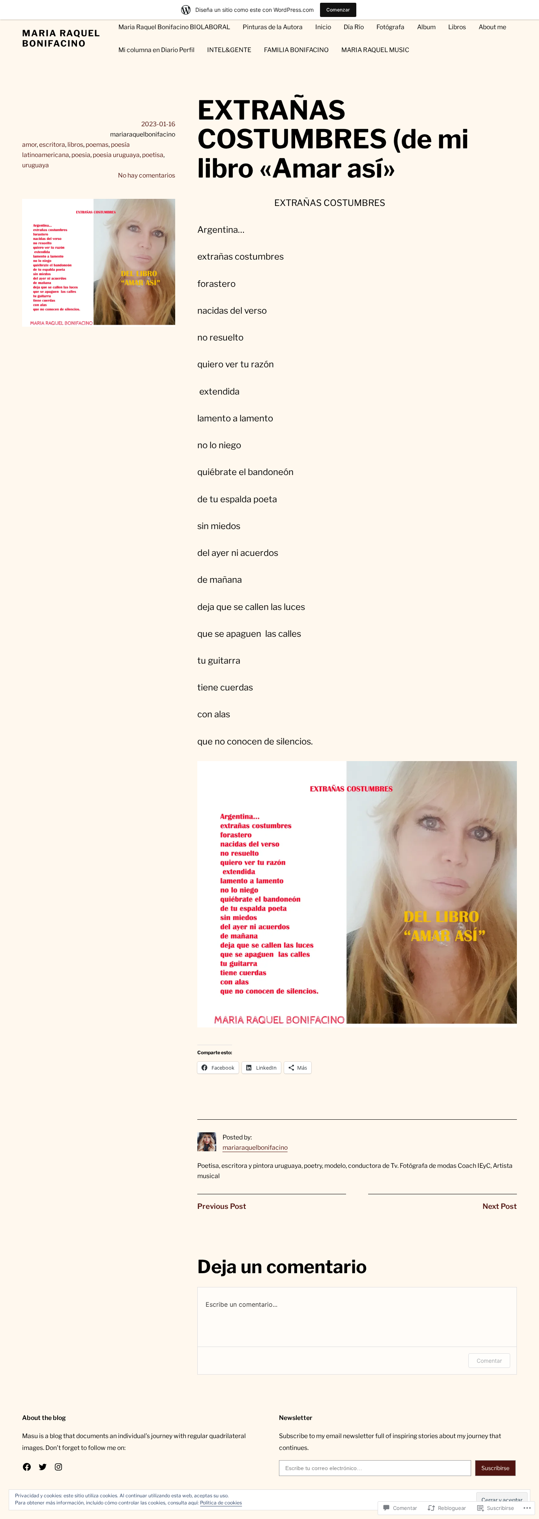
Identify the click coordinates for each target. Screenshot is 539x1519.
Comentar (489, 1360)
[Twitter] (42, 1467)
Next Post (500, 1206)
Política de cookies (221, 1503)
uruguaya (35, 165)
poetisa (152, 155)
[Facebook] (27, 1467)
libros (75, 144)
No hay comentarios (146, 175)
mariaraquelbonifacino (255, 1147)
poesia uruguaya (116, 155)
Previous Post (221, 1206)
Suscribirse (495, 1468)
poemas (97, 144)
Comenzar (338, 10)
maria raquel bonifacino (61, 38)
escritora (52, 144)
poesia (80, 155)
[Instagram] (58, 1467)
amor (29, 144)
